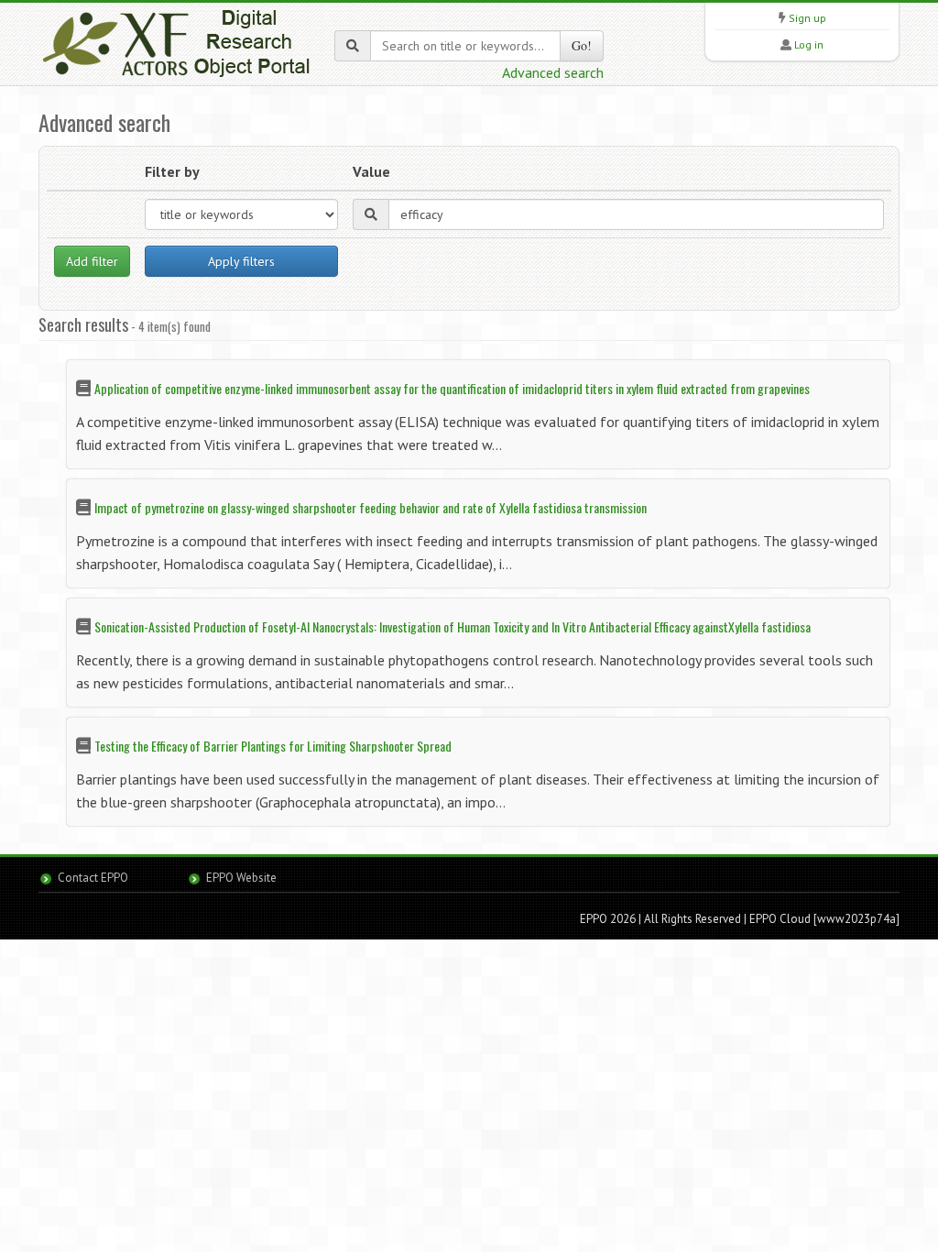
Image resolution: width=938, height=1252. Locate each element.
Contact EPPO (93, 877)
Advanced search (553, 72)
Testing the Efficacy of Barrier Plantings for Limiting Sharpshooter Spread (273, 745)
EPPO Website (241, 877)
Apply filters (241, 261)
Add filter (92, 261)
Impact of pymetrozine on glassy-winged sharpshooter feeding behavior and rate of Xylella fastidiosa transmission (370, 507)
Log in (808, 44)
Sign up (807, 18)
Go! (582, 45)
